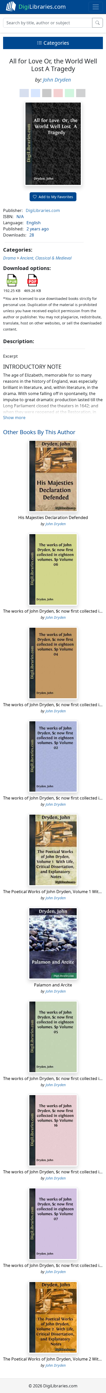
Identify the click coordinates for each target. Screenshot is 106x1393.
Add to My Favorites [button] (56, 196)
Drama (9, 258)
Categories (55, 42)
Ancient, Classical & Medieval (46, 258)
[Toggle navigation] (96, 7)
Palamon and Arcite (53, 985)
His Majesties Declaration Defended (53, 517)
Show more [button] (14, 417)
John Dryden (57, 79)
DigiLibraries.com (43, 210)
